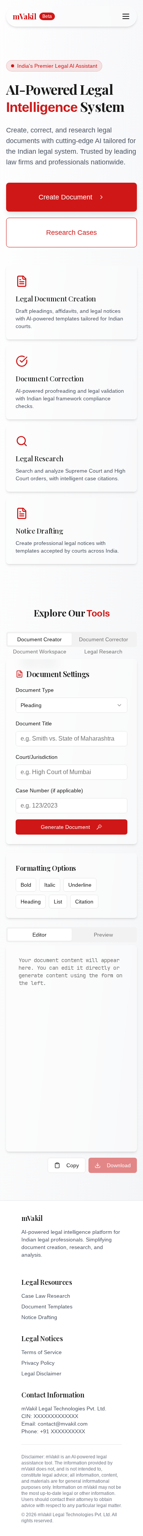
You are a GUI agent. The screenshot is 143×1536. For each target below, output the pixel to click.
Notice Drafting (39, 1317)
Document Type (35, 690)
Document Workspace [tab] (39, 651)
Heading (31, 902)
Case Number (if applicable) (49, 790)
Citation (84, 902)
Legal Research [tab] (103, 651)
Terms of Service (41, 1352)
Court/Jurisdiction (37, 757)
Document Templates (46, 1306)
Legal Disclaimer (41, 1373)
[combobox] (71, 705)
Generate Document (65, 827)
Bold (26, 885)
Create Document (65, 197)
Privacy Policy (38, 1363)
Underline (80, 885)
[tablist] (71, 639)
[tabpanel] (71, 916)
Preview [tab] (103, 935)
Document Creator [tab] (39, 639)
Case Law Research (45, 1296)
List (58, 902)
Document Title (34, 723)
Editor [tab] (39, 935)
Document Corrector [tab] (103, 639)
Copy (72, 1165)
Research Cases (71, 232)
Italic (49, 885)
